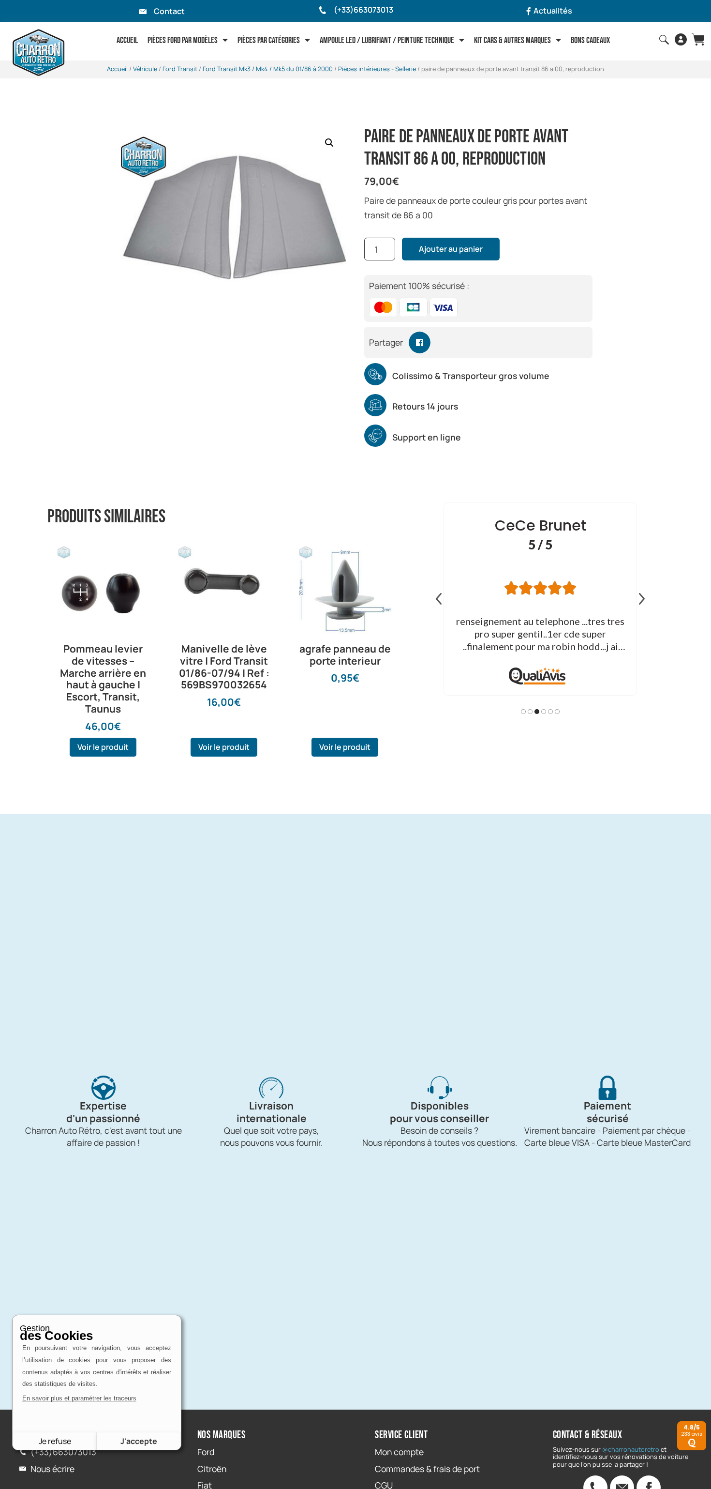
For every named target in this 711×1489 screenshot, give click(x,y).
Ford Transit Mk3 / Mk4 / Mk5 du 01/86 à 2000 (268, 68)
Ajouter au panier (451, 248)
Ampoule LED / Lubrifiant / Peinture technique (387, 40)
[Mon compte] (681, 39)
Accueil (127, 40)
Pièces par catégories (268, 40)
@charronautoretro (630, 1449)
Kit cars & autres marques (512, 40)
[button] (329, 143)
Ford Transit (180, 68)
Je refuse (55, 1441)
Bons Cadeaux (590, 40)
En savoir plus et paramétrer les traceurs (79, 1398)
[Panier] (698, 39)
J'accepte (138, 1441)
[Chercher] (664, 40)
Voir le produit (103, 747)
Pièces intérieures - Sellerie (377, 68)
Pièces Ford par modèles (183, 40)
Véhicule (145, 68)
